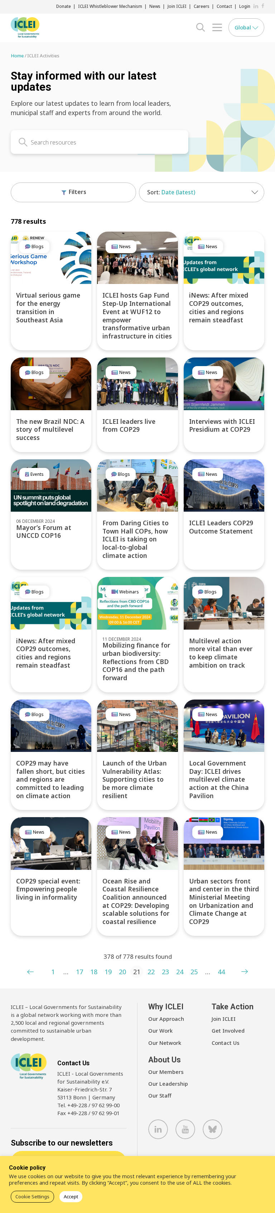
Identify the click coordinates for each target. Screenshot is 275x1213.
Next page (244, 972)
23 (165, 971)
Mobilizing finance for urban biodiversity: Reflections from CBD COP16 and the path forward (136, 661)
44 (221, 971)
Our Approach (166, 1018)
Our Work (160, 1030)
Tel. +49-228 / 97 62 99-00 (88, 1105)
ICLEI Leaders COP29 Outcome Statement (221, 526)
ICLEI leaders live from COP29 (128, 425)
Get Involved (228, 1030)
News (154, 6)
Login (244, 6)
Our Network (164, 1042)
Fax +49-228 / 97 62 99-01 (88, 1113)
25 (194, 971)
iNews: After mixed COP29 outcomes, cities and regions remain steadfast (218, 307)
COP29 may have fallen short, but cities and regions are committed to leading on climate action (50, 779)
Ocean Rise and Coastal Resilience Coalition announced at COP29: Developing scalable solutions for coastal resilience (135, 901)
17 (79, 971)
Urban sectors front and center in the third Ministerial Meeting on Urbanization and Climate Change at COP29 (224, 901)
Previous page (30, 972)
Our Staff (160, 1095)
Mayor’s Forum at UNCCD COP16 (43, 531)
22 (151, 971)
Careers (201, 6)
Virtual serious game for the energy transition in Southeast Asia (48, 307)
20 (122, 971)
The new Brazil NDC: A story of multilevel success (50, 429)
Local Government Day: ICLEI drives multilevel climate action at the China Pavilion (219, 779)
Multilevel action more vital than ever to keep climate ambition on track (220, 652)
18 (93, 971)
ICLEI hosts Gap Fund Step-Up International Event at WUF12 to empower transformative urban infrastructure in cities (137, 315)
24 (179, 971)
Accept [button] (71, 1196)
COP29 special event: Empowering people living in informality (48, 889)
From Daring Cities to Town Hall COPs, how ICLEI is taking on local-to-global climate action (135, 539)
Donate (63, 6)
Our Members (166, 1071)
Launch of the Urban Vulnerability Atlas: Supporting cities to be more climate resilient (134, 779)
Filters (76, 192)
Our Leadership (168, 1083)
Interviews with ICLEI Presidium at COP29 (222, 425)
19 (108, 971)
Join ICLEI (177, 6)
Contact (224, 6)
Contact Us (226, 1042)
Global (243, 27)
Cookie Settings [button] (32, 1196)
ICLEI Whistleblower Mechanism (110, 6)
